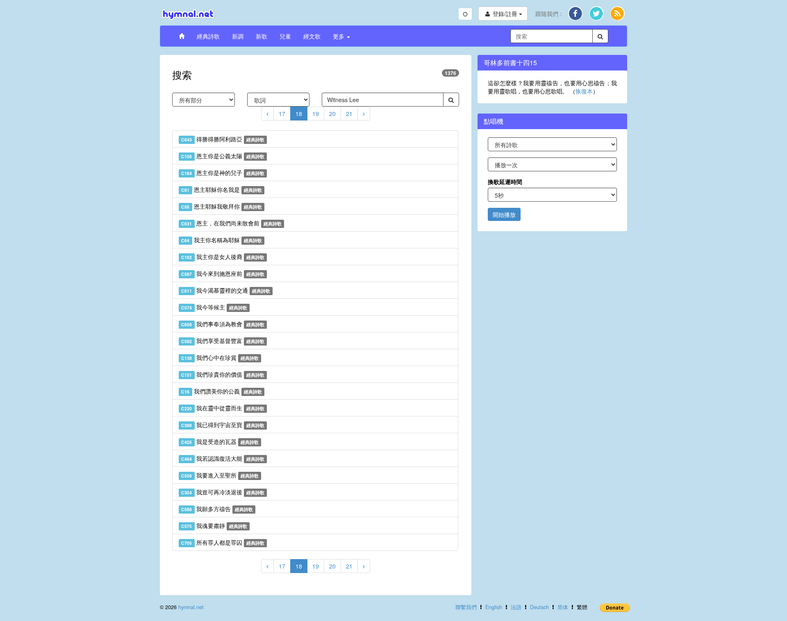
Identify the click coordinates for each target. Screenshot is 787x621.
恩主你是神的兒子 (222, 172)
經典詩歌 (208, 36)
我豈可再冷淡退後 (222, 492)
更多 (339, 36)
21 (349, 113)
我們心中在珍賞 (220, 357)
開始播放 (504, 214)
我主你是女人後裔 (222, 256)
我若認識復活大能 (222, 458)
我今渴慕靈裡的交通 (225, 290)
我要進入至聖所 (220, 475)
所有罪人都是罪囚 (222, 542)
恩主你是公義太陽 (222, 156)
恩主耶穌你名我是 (221, 189)
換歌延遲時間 (505, 181)
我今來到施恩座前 (222, 273)
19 (315, 113)
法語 (516, 607)
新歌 (261, 36)
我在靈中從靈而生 (222, 408)
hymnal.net (191, 607)
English (493, 607)
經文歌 (312, 36)
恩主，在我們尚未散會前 (231, 223)
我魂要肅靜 (214, 525)
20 (332, 113)
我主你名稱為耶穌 (221, 240)
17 (282, 113)
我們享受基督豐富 (222, 341)
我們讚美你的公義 (221, 391)
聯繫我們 (466, 607)
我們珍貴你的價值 (222, 374)
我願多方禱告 (217, 509)
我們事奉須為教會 (222, 324)
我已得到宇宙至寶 (222, 425)
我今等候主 (214, 307)
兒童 (285, 36)
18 (299, 113)
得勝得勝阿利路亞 (222, 139)
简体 (562, 607)
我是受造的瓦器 (220, 441)
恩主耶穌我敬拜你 (221, 206)
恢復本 (584, 91)
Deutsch (539, 607)
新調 (237, 36)
